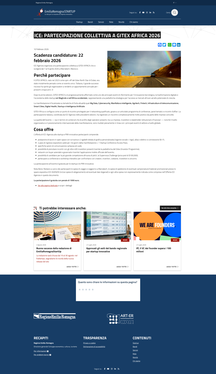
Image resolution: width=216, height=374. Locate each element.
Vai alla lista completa (168, 208)
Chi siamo (136, 361)
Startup (136, 343)
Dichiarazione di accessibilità (94, 346)
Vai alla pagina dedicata (48, 185)
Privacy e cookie (89, 343)
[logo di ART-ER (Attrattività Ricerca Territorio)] (120, 318)
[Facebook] (139, 12)
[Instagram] (147, 12)
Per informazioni (40, 351)
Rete (134, 353)
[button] (175, 2)
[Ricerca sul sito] (174, 12)
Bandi (135, 346)
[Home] (57, 12)
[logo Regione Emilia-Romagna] (55, 316)
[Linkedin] (150, 12)
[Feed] (153, 12)
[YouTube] (143, 12)
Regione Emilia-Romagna (44, 2)
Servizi (135, 350)
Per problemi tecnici (41, 354)
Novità (135, 357)
